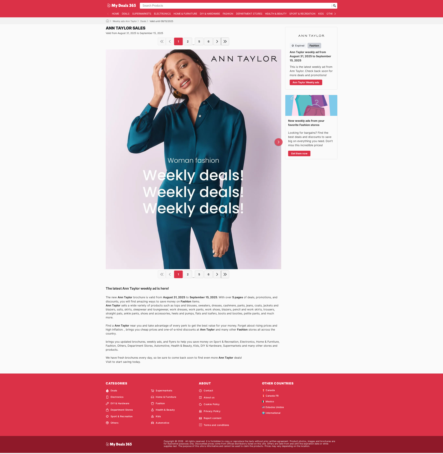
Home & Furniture (185, 13)
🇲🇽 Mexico (268, 401)
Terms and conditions (216, 425)
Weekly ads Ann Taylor (125, 21)
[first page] (162, 41)
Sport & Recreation (302, 13)
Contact (208, 390)
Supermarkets (141, 13)
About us (209, 397)
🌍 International (271, 413)
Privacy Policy (212, 411)
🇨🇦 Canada (268, 390)
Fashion (228, 13)
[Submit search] (334, 5)
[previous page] (170, 41)
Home (115, 13)
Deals (125, 13)
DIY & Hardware (210, 13)
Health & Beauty (276, 13)
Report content (212, 418)
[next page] (217, 41)
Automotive (162, 422)
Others (331, 13)
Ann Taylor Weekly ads (306, 82)
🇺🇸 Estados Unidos (273, 407)
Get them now (299, 153)
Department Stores (249, 13)
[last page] (225, 41)
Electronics (162, 13)
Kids (321, 13)
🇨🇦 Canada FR (270, 395)
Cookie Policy (212, 404)
